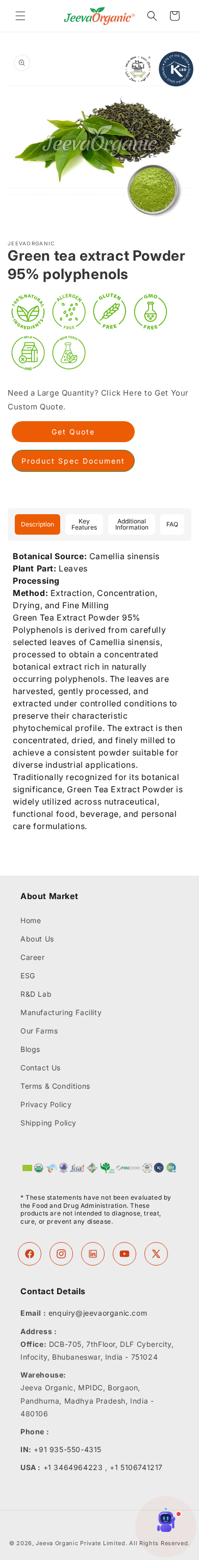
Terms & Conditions (55, 1086)
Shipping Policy (48, 1122)
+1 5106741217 (136, 1467)
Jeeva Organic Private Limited (80, 1543)
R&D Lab (36, 994)
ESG (27, 975)
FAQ (172, 524)
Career (32, 957)
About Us (37, 938)
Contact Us (40, 1067)
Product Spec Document (73, 460)
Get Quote (73, 431)
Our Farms (39, 1030)
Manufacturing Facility (61, 1012)
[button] (20, 16)
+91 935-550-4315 (68, 1449)
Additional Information (131, 524)
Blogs (30, 1049)
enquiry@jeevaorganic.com (97, 1313)
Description (37, 524)
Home (30, 920)
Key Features (84, 524)
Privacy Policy (45, 1104)
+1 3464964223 (73, 1467)
